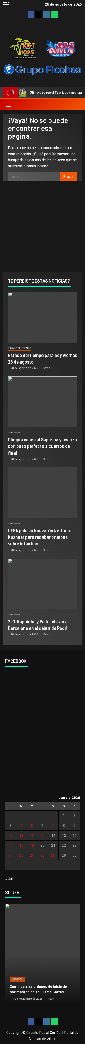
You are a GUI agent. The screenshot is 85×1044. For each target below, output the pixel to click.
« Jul (9, 879)
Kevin (46, 368)
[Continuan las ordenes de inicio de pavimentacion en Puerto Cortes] (42, 954)
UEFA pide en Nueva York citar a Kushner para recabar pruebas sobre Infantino (39, 537)
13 (43, 835)
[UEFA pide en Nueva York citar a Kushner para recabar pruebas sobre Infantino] (42, 492)
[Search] (77, 104)
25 (21, 855)
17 (11, 845)
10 (11, 835)
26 (32, 855)
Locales (17, 979)
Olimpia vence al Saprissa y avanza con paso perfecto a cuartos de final (42, 446)
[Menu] (7, 104)
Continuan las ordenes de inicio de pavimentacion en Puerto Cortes (38, 989)
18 (21, 845)
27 (43, 855)
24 (11, 855)
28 (53, 855)
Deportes (14, 432)
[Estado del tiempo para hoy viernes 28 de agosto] (42, 317)
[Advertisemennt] (42, 69)
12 (32, 835)
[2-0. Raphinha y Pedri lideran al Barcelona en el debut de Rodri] (42, 584)
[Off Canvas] (6, 4)
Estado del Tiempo (19, 348)
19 (32, 845)
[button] (7, 104)
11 (21, 835)
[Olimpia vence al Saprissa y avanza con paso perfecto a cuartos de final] (42, 401)
